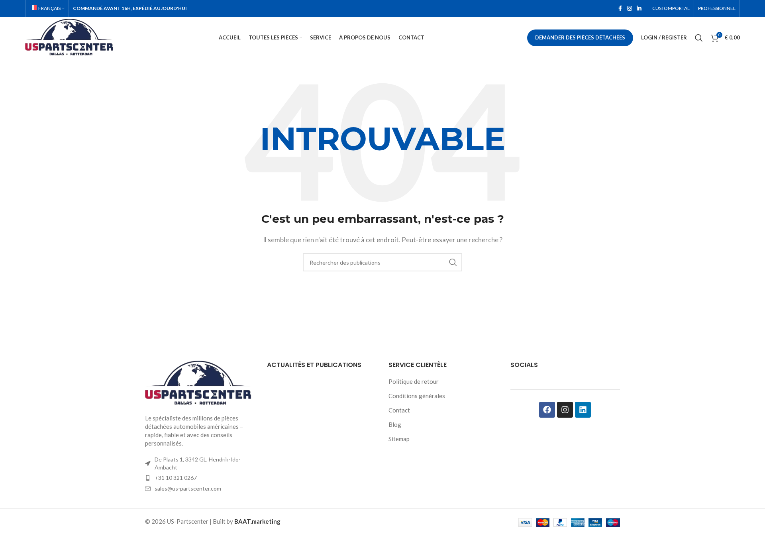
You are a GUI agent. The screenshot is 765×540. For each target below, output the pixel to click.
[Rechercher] (699, 38)
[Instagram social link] (629, 8)
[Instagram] (565, 410)
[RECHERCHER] (453, 262)
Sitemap (399, 438)
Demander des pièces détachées (580, 37)
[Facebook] (547, 410)
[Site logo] (70, 36)
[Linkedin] (583, 410)
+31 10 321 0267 (176, 477)
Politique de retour (413, 381)
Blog (394, 424)
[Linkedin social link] (639, 8)
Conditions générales (416, 395)
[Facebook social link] (620, 8)
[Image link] (200, 382)
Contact (399, 410)
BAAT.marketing (257, 521)
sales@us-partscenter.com (188, 488)
